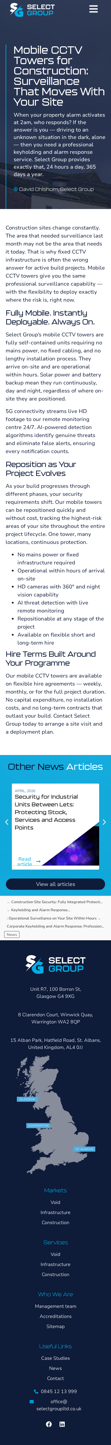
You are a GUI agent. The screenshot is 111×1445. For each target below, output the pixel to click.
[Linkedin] (62, 1424)
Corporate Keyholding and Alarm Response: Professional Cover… (57, 926)
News (12, 934)
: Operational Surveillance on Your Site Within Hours (51, 918)
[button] (6, 822)
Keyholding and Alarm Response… (40, 909)
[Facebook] (49, 1424)
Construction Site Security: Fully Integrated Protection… (59, 901)
